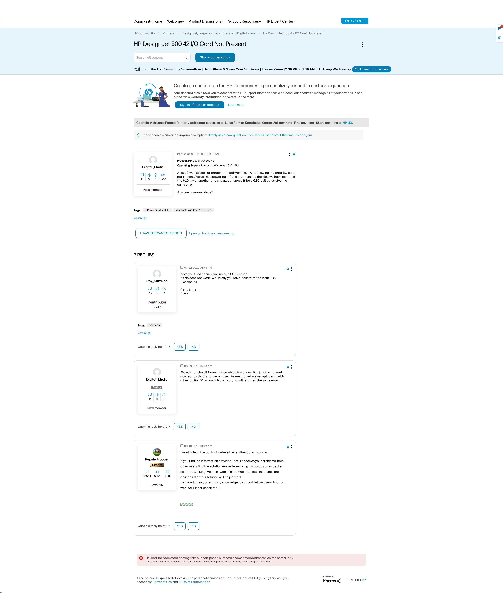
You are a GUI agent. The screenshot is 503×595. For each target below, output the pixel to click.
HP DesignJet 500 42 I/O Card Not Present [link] (294, 33)
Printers (169, 33)
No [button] (193, 347)
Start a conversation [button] (215, 57)
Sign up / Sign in (355, 20)
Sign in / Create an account (200, 105)
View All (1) (144, 333)
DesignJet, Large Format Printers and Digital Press (218, 33)
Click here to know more (372, 69)
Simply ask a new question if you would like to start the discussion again (260, 135)
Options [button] (364, 45)
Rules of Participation (194, 582)
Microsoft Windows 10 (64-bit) (193, 210)
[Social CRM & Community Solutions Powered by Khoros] (332, 579)
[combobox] (162, 57)
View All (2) (140, 218)
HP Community (144, 33)
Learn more (236, 105)
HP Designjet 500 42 (157, 210)
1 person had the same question (212, 233)
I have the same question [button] (161, 233)
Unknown (154, 325)
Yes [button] (180, 347)
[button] (289, 154)
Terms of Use (162, 582)
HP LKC (348, 122)
